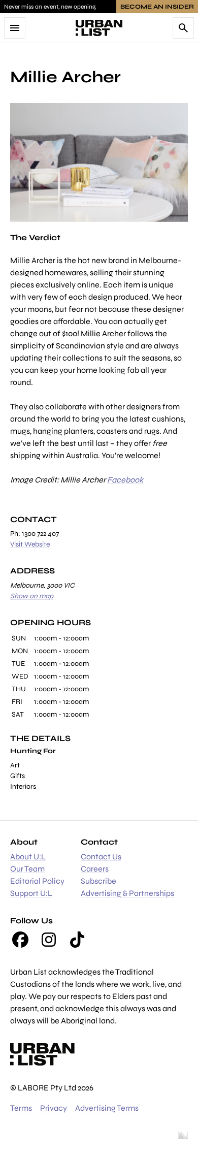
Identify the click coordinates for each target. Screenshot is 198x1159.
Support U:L (31, 893)
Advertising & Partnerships (127, 893)
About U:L (28, 856)
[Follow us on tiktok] (77, 939)
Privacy (53, 1108)
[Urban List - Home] (99, 28)
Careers (95, 869)
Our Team (27, 869)
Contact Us (101, 856)
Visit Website (30, 544)
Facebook (125, 480)
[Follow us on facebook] (20, 939)
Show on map (31, 596)
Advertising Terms (107, 1108)
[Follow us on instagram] (49, 939)
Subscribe (98, 881)
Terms (21, 1108)
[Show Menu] (14, 28)
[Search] (183, 28)
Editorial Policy (37, 881)
